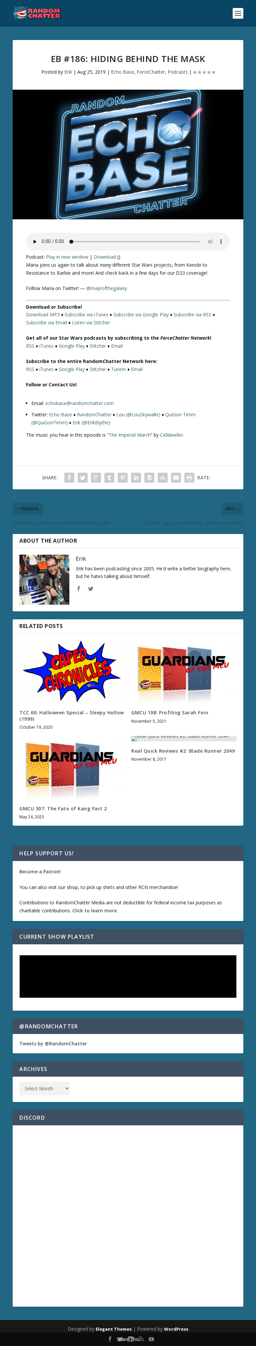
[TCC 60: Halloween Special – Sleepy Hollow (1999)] (72, 671)
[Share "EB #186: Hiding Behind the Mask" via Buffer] (149, 477)
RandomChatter (94, 414)
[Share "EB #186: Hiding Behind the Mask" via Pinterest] (122, 477)
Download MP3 (43, 314)
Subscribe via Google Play (141, 314)
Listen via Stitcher (91, 322)
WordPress (176, 1329)
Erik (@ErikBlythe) (91, 422)
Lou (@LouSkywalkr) (138, 414)
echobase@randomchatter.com (79, 403)
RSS (30, 346)
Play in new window (67, 257)
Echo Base (122, 72)
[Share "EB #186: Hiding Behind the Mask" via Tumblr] (109, 477)
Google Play (72, 346)
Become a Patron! (40, 871)
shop (72, 887)
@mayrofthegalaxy (106, 288)
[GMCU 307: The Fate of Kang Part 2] (72, 767)
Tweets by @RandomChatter (53, 1043)
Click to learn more (94, 910)
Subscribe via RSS (192, 314)
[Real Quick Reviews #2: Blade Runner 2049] (184, 738)
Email (117, 346)
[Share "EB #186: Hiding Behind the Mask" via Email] (176, 477)
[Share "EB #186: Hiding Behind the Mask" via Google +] (96, 477)
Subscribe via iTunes (86, 314)
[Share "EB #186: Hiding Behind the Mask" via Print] (189, 477)
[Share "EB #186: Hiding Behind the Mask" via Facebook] (69, 477)
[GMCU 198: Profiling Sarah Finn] (184, 671)
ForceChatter (151, 72)
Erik (68, 72)
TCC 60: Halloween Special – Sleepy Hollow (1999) (71, 715)
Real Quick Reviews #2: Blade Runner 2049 (183, 751)
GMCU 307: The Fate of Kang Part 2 (63, 808)
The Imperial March (130, 435)
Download (105, 257)
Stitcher (98, 346)
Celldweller (171, 435)
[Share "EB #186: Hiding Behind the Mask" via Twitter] (82, 477)
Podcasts (178, 72)
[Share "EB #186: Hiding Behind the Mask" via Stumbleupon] (162, 477)
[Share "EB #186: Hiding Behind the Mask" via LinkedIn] (136, 477)
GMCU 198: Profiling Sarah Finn (169, 712)
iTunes (46, 346)
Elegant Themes (114, 1329)
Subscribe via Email (46, 322)
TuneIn (118, 369)
